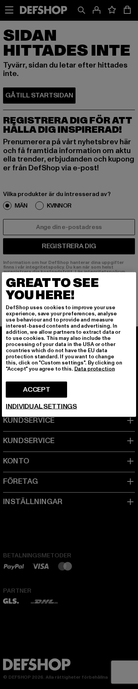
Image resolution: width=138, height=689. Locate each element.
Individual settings (41, 406)
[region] (69, 344)
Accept (36, 389)
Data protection (94, 369)
